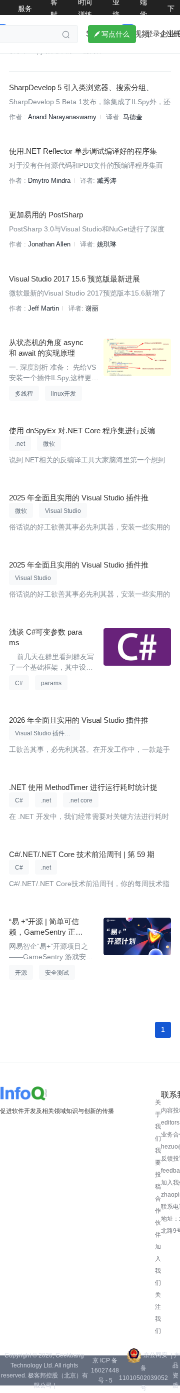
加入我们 (158, 1264)
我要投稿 (158, 1168)
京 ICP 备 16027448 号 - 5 (105, 1370)
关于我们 (158, 1120)
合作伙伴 (158, 1216)
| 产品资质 (175, 1370)
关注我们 (158, 1312)
